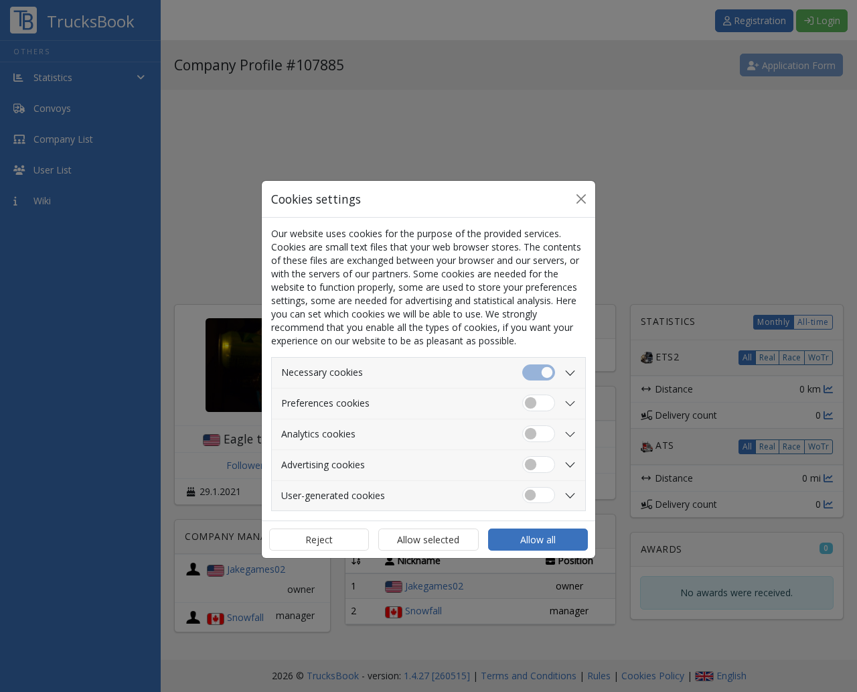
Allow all (538, 539)
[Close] (581, 199)
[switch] (538, 403)
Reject (319, 539)
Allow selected (428, 539)
